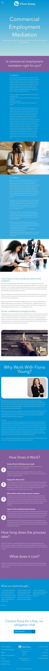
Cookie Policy (45, 655)
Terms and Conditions (43, 658)
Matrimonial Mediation (6, 646)
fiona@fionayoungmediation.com (14, 468)
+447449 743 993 (24, 660)
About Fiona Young (5, 664)
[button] (2, 2)
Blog (47, 649)
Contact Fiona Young (43, 646)
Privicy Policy (45, 652)
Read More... (4, 605)
